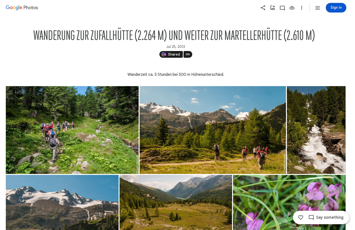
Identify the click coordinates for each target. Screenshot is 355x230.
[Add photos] (272, 8)
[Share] (263, 8)
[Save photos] (292, 8)
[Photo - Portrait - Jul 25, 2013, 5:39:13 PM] (316, 130)
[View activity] (282, 8)
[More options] (301, 8)
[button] (317, 8)
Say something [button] (329, 217)
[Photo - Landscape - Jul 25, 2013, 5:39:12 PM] (72, 130)
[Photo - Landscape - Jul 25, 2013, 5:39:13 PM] (213, 130)
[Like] (300, 217)
